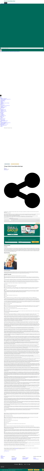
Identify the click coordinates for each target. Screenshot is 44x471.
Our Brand (2, 113)
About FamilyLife (2, 112)
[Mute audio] (11, 220)
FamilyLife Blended (14, 458)
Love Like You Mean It (25, 458)
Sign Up (2, 126)
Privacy (23, 243)
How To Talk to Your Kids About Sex (5, 105)
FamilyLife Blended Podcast (4, 120)
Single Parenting (3, 107)
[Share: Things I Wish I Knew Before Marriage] (22, 210)
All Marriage (2, 103)
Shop (0, 97)
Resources (2, 117)
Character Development (3, 106)
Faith (0, 108)
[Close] (43, 470)
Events (1, 121)
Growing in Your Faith (3, 110)
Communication (2, 100)
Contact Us (34, 458)
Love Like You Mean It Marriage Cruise (5, 122)
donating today (16, 448)
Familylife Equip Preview (4, 125)
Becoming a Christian (3, 109)
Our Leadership (2, 114)
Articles (2, 455)
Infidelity (2, 101)
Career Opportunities (3, 115)
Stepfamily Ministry (3, 118)
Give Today (2, 458)
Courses (2, 457)
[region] (22, 470)
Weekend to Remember (4, 98)
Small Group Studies (3, 99)
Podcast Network (3, 119)
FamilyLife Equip (2, 124)
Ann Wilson (5, 168)
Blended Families (2, 116)
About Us (34, 457)
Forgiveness (2, 102)
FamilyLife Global (14, 459)
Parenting (1, 104)
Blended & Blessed (3, 123)
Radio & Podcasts (3, 456)
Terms (21, 243)
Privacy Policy (2, 466)
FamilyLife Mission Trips (3, 111)
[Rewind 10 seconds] (12, 220)
